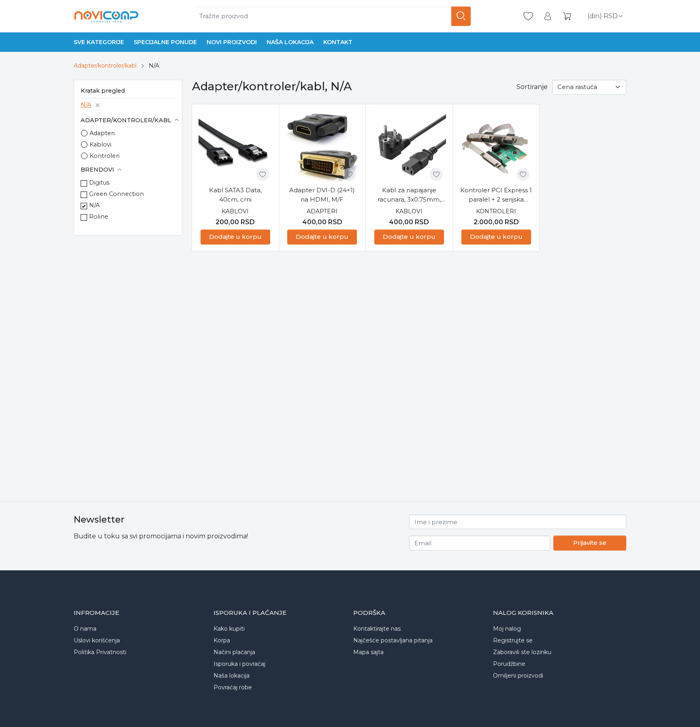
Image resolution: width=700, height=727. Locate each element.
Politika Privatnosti (100, 652)
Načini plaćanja (234, 652)
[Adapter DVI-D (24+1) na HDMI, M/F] (322, 148)
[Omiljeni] (528, 16)
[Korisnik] (548, 16)
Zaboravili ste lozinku (522, 652)
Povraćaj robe (232, 687)
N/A (86, 104)
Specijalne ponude (165, 42)
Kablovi (100, 144)
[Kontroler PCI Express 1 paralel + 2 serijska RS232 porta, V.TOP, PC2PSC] (496, 148)
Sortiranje (532, 87)
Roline (98, 216)
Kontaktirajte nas (377, 628)
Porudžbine (509, 663)
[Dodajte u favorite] (262, 174)
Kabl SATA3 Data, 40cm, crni (235, 194)
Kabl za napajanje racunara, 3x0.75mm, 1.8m (409, 195)
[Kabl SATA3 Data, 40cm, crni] (235, 148)
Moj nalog (507, 628)
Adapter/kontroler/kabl (105, 65)
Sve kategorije (99, 42)
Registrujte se (513, 640)
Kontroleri (105, 155)
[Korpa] (567, 16)
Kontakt (337, 42)
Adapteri (102, 133)
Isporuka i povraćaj (239, 663)
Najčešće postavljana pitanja (393, 640)
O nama (85, 628)
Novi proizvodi (232, 42)
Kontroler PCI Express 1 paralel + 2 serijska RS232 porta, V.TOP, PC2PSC (496, 195)
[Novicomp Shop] (106, 16)
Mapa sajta (368, 652)
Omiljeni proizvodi (518, 675)
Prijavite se (589, 542)
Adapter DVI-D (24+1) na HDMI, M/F (322, 194)
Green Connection (116, 194)
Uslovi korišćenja (97, 640)
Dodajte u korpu (235, 236)
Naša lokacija (290, 42)
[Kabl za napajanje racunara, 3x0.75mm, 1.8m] (409, 148)
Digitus (99, 182)
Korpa (221, 640)
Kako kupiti (229, 628)
